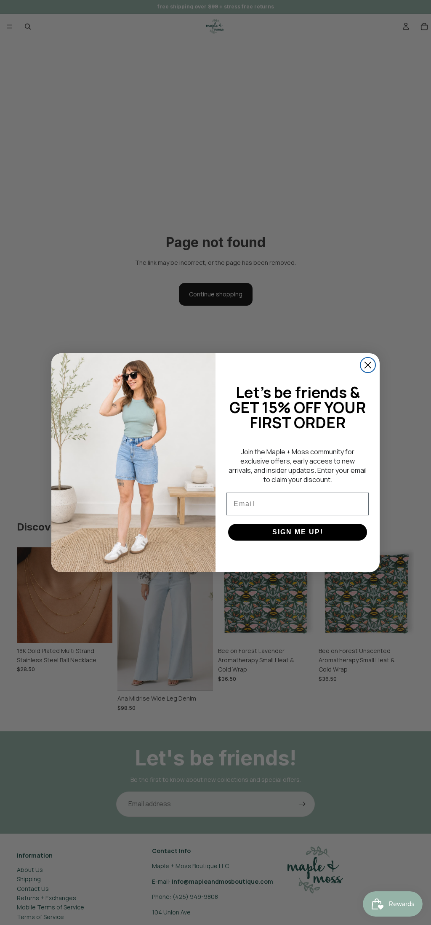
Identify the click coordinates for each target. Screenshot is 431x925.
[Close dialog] (367, 365)
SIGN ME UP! (297, 532)
